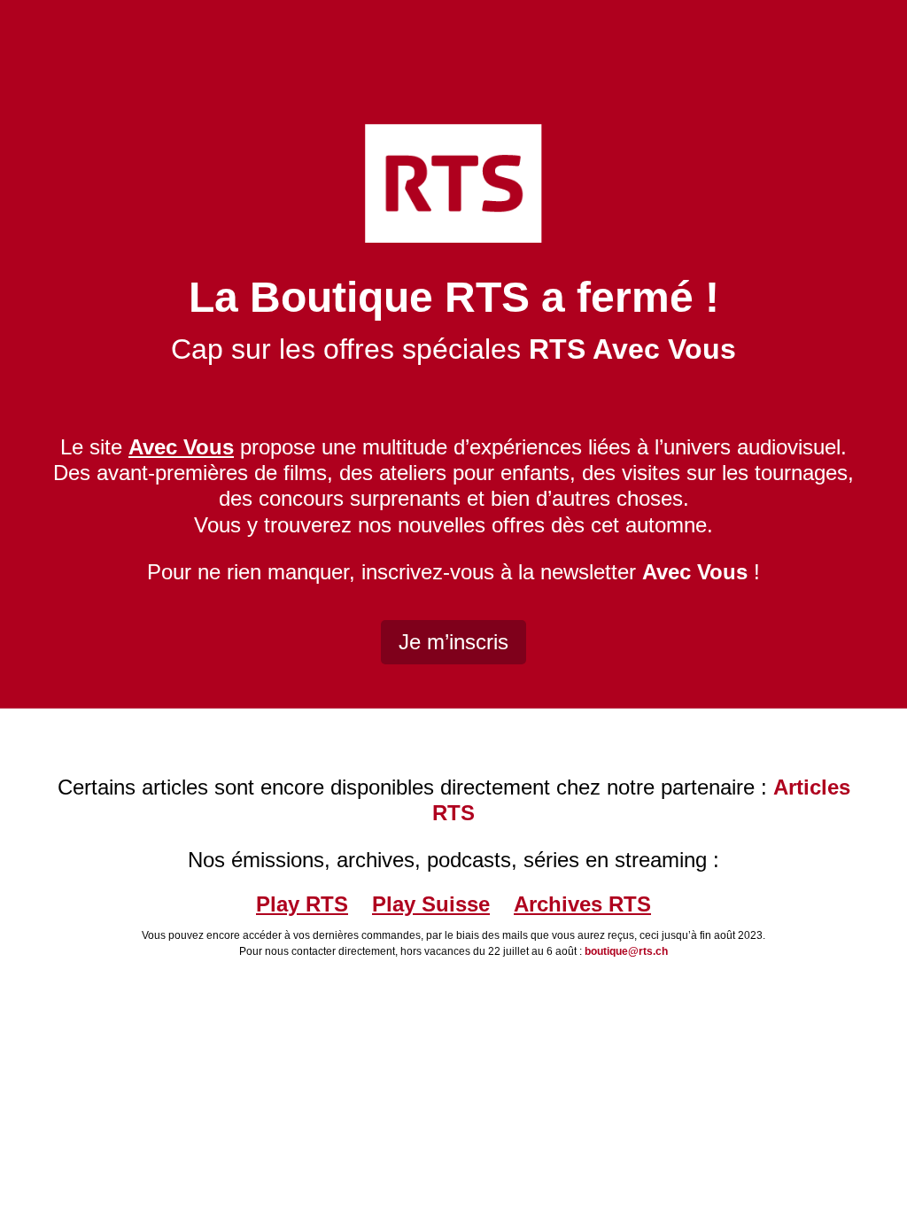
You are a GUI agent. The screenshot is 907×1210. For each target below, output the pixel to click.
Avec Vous (695, 572)
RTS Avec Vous (632, 349)
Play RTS (302, 904)
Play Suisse (431, 904)
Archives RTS (582, 904)
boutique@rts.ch (626, 951)
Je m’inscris (453, 642)
